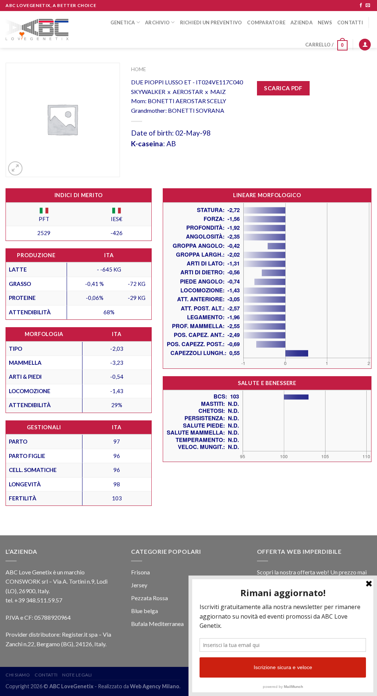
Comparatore (266, 22)
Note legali (77, 675)
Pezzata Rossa (149, 597)
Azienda (301, 22)
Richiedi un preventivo (211, 22)
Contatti (350, 22)
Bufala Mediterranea (157, 623)
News (325, 22)
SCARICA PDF (283, 88)
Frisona (140, 572)
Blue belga (144, 610)
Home (138, 69)
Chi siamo (18, 675)
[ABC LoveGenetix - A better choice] (37, 30)
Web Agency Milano (154, 686)
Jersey (139, 584)
